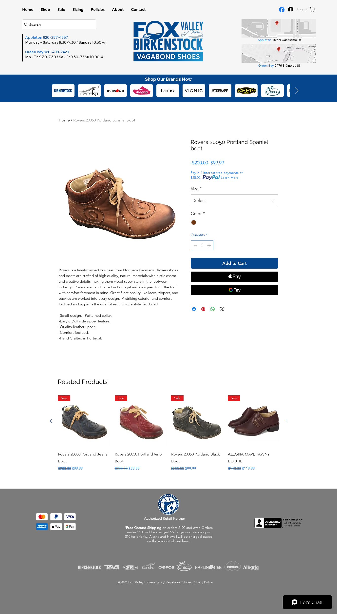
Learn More (230, 177)
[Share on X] (222, 309)
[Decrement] (194, 245)
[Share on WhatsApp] (213, 309)
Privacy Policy (203, 582)
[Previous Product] (51, 421)
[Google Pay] (234, 290)
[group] (169, 437)
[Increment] (209, 245)
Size (196, 188)
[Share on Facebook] (194, 309)
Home (64, 120)
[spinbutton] (202, 245)
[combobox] (234, 201)
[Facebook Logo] (281, 9)
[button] (313, 9)
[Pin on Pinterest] (203, 309)
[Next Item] (297, 90)
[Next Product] (287, 421)
